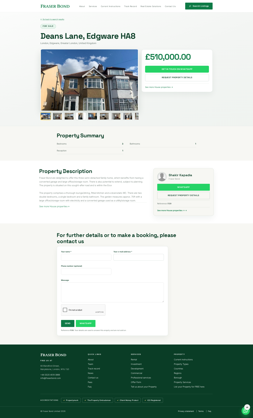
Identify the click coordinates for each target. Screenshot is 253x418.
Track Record (130, 6)
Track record (94, 368)
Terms (201, 411)
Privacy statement (186, 411)
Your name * (66, 252)
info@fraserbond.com (50, 378)
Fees (90, 382)
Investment (136, 364)
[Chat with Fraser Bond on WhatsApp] (246, 411)
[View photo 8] (127, 116)
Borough (178, 377)
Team (90, 364)
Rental (134, 359)
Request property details (177, 77)
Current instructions (183, 359)
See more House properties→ (54, 206)
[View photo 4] (81, 116)
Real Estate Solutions (151, 6)
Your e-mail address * (122, 252)
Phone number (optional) (71, 266)
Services (93, 6)
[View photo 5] (92, 116)
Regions (177, 373)
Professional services (141, 377)
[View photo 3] (69, 116)
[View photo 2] (57, 116)
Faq (89, 386)
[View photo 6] (104, 116)
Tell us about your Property (144, 386)
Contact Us (170, 6)
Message (65, 280)
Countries (178, 368)
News (90, 373)
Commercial (136, 373)
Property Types (181, 364)
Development (137, 368)
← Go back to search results (52, 19)
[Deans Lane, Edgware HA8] (89, 80)
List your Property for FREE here (189, 386)
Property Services (182, 382)
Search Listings (201, 6)
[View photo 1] (45, 116)
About (82, 6)
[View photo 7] (116, 116)
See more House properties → (159, 87)
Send (68, 323)
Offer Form (136, 382)
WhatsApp (183, 187)
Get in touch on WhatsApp (177, 69)
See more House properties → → (172, 210)
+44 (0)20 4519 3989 (50, 375)
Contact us (93, 377)
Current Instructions (110, 6)
